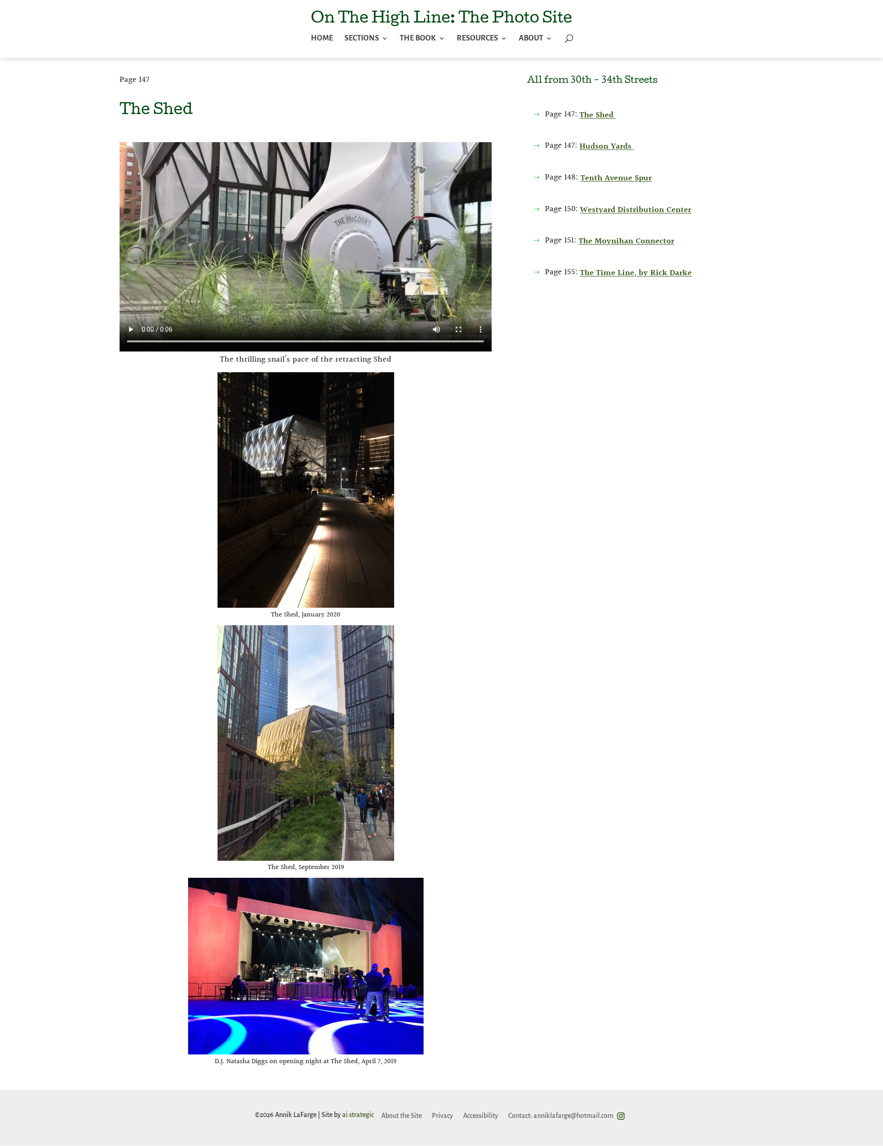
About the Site (401, 1115)
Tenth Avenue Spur (616, 178)
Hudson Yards (606, 146)
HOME (322, 38)
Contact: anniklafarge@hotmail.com (561, 1115)
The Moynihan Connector (626, 241)
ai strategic (358, 1114)
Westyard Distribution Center (635, 210)
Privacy (442, 1115)
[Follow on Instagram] (621, 1116)
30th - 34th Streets (614, 81)
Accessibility (480, 1115)
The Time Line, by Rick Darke (636, 273)
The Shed (597, 115)
